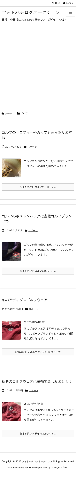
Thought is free (59, 467)
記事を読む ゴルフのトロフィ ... (38, 186)
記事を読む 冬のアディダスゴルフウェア (38, 352)
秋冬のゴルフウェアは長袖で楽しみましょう (37, 381)
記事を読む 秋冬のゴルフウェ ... (38, 433)
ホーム (8, 113)
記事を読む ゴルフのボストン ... (38, 270)
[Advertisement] (38, 67)
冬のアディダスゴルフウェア (24, 300)
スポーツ (32, 146)
